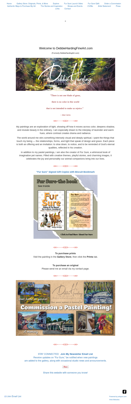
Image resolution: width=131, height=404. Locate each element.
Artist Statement (104, 6)
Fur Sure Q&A (93, 3)
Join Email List (14, 396)
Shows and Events (75, 6)
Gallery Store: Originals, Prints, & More (32, 3)
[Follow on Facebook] (124, 393)
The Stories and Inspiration (52, 6)
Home (9, 3)
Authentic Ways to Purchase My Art (21, 6)
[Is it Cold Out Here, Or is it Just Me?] (65, 120)
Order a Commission (112, 3)
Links (57, 8)
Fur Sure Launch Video (73, 3)
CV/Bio (90, 6)
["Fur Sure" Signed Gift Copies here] (65, 207)
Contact (67, 8)
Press (118, 6)
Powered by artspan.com (118, 396)
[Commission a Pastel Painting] (65, 308)
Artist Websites (114, 399)
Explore (56, 3)
